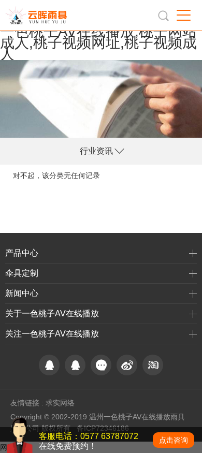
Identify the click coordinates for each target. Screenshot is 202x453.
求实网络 (60, 403)
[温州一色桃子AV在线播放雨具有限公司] (38, 15)
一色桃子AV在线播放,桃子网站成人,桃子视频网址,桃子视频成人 (98, 42)
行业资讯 (96, 151)
